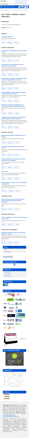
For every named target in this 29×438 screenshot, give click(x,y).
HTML (10, 42)
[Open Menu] (1, 6)
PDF (17, 42)
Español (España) (7, 251)
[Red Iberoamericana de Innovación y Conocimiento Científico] (11, 307)
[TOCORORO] (10, 312)
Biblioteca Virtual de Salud (21, 0)
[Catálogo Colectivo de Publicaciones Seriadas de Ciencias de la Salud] (10, 325)
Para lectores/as (7, 272)
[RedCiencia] (18, 304)
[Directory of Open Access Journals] (5, 295)
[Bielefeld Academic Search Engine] (5, 300)
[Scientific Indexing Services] (11, 304)
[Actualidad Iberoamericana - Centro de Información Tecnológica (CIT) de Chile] (10, 300)
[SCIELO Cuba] (18, 296)
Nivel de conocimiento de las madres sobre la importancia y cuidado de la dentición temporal (13, 105)
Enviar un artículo (8, 256)
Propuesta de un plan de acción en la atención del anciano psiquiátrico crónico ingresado (13, 118)
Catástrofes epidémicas (7, 36)
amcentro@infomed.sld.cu (9, 415)
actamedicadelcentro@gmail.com (11, 416)
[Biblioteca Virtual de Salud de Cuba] (5, 324)
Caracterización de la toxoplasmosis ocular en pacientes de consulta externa (12, 65)
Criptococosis (4, 171)
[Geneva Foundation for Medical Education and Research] (5, 307)
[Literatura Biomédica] (5, 304)
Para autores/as (7, 274)
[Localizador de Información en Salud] (18, 321)
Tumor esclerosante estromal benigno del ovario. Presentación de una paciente (13, 159)
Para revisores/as (7, 276)
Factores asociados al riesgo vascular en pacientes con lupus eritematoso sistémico (13, 93)
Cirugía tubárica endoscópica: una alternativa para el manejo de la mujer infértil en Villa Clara (14, 79)
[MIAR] (5, 311)
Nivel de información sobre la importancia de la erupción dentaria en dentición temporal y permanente (12, 200)
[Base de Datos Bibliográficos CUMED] (18, 325)
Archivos (7, 10)
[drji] (18, 312)
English (5, 249)
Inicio (2, 10)
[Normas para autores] (14, 264)
